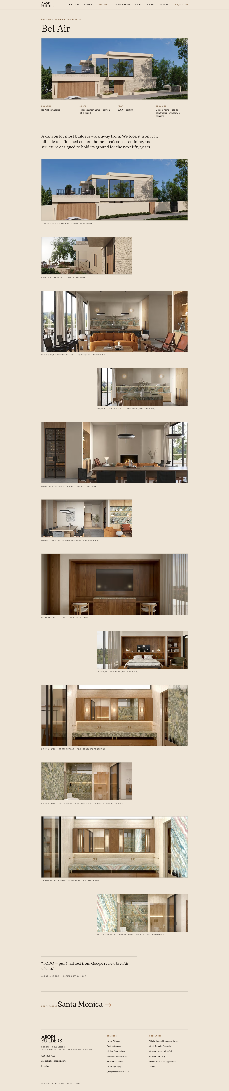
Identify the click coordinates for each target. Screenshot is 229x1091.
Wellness (103, 5)
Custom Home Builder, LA (118, 1072)
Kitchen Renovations (116, 1051)
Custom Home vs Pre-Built (161, 1051)
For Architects (121, 5)
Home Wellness (113, 1041)
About (138, 5)
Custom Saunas (114, 1046)
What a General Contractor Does (163, 1041)
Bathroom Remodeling (117, 1056)
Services (89, 5)
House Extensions (115, 1061)
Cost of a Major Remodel (160, 1046)
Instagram (45, 1066)
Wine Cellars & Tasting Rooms (162, 1061)
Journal (151, 5)
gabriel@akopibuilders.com (53, 1061)
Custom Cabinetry (157, 1056)
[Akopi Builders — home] (48, 5)
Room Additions (114, 1067)
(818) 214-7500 (181, 5)
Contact (165, 5)
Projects (74, 5)
